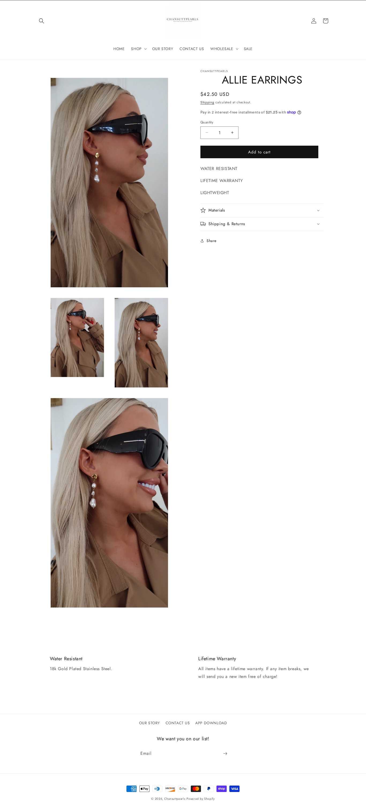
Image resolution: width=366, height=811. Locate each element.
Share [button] (211, 240)
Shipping (207, 102)
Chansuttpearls (174, 799)
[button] (41, 21)
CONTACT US (178, 723)
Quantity (206, 122)
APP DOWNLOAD (211, 723)
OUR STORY (149, 723)
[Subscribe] (225, 754)
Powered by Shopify (200, 799)
